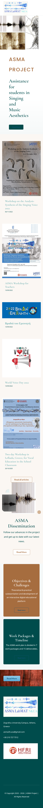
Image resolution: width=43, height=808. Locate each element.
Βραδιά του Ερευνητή (18, 323)
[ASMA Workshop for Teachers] (21, 251)
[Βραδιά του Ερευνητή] (21, 310)
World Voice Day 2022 (17, 382)
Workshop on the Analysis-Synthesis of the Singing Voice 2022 (21, 205)
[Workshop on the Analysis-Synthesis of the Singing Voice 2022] (21, 168)
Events (18, 174)
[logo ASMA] (20, 697)
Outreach (24, 174)
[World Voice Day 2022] (21, 358)
